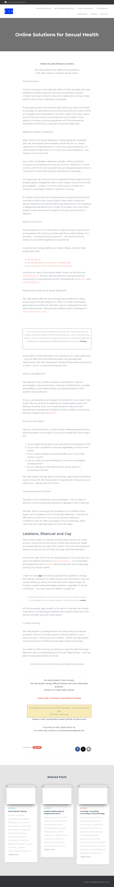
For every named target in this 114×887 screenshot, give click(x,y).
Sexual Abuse (34, 259)
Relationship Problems (64, 8)
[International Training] (21, 794)
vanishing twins (31, 282)
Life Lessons (102, 8)
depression (50, 413)
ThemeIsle (105, 882)
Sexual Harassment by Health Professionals (49, 263)
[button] (50, 8)
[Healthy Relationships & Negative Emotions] (57, 794)
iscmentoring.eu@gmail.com (16, 2)
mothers (48, 564)
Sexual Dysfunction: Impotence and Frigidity (49, 266)
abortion (81, 279)
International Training (17, 811)
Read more (14, 855)
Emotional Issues (43, 8)
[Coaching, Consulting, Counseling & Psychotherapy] (93, 794)
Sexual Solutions (31, 276)
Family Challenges (85, 8)
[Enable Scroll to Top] (109, 882)
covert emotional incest (35, 311)
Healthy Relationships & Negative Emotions (54, 812)
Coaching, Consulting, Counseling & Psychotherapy (92, 812)
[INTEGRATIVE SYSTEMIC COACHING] (9, 11)
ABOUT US (104, 14)
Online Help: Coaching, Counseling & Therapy (59, 698)
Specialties (81, 14)
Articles (94, 14)
